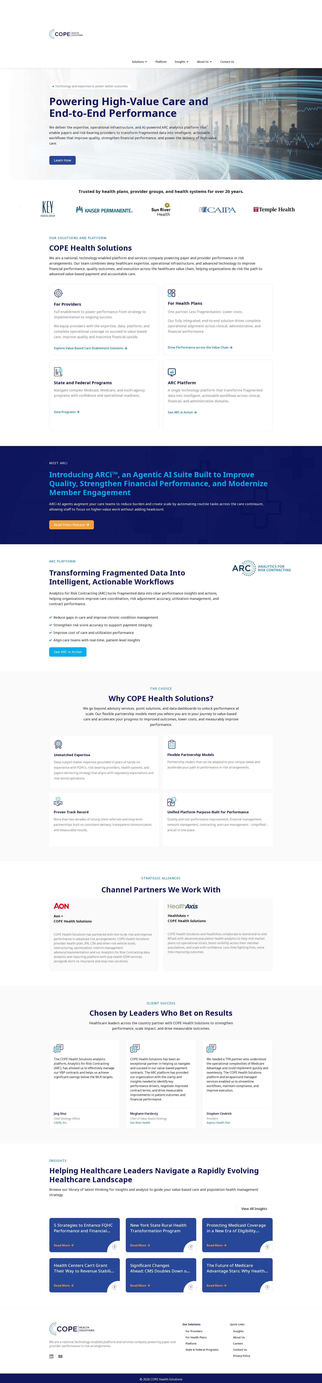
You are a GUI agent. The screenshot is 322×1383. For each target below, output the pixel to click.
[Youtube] (60, 1356)
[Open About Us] (210, 62)
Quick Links (237, 1324)
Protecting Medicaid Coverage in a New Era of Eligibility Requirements (236, 1230)
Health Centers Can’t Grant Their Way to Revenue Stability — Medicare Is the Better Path (84, 1270)
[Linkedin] (51, 1356)
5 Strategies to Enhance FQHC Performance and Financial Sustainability (83, 1230)
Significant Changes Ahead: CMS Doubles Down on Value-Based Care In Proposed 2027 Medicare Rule (160, 1273)
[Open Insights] (187, 62)
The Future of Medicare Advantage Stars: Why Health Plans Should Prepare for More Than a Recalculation (237, 1273)
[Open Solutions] (146, 62)
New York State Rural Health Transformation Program (158, 1227)
